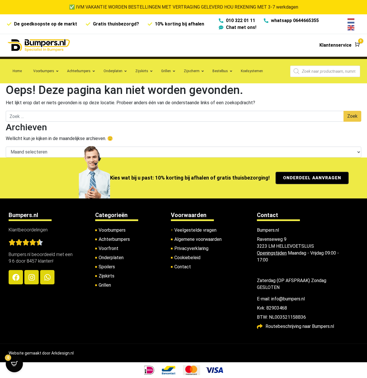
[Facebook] (16, 277)
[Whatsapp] (47, 277)
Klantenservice (335, 45)
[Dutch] (351, 20)
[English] (351, 27)
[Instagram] (31, 277)
